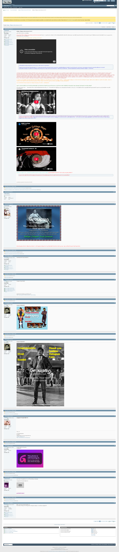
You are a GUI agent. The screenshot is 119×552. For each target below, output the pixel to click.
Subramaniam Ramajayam (33, 189)
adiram (14, 189)
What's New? (6, 5)
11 (103, 521)
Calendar (11, 7)
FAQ (8, 7)
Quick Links (20, 7)
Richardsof (26, 189)
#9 (114, 477)
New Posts (5, 7)
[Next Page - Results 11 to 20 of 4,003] (109, 22)
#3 (114, 255)
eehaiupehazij (10, 253)
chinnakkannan (10, 189)
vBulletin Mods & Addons (61, 551)
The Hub (96, 544)
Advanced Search (113, 7)
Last (112, 22)
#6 (114, 339)
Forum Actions (15, 7)
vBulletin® (59, 548)
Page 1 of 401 (96, 521)
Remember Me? (97, 2)
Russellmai (23, 189)
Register (112, 0)
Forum (12, 5)
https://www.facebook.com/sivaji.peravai (23, 437)
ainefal (21, 189)
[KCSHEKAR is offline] (7, 423)
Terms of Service (110, 544)
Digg (10, 528)
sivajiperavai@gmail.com (21, 436)
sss (28, 189)
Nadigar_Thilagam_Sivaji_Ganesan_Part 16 (14, 25)
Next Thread (63, 524)
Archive (99, 544)
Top (114, 544)
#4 (114, 279)
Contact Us (93, 544)
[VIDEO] (92, 532)
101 (106, 521)
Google (12, 532)
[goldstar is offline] (7, 310)
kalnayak (6, 189)
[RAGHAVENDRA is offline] (7, 212)
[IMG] (92, 531)
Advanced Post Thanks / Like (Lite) (53, 551)
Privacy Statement (104, 544)
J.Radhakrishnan (17, 189)
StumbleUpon (15, 531)
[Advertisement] (26, 13)
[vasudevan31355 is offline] (6, 485)
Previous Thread (57, 524)
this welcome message (71, 20)
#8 (114, 445)
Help (108, 0)
